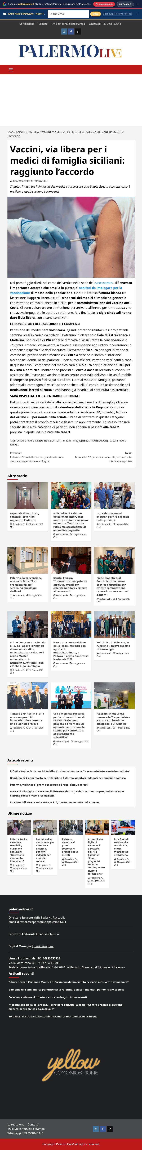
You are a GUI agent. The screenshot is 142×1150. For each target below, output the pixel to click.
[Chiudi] (137, 4)
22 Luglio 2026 (78, 595)
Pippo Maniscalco (21, 180)
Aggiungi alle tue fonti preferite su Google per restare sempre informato (56, 4)
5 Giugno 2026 (122, 653)
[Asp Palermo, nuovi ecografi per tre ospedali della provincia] (114, 495)
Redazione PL (19, 524)
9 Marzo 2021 (41, 180)
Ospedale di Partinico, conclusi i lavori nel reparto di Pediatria (24, 517)
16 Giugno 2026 (36, 670)
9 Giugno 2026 (78, 663)
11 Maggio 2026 (123, 727)
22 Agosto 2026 (19, 868)
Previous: (37, 457)
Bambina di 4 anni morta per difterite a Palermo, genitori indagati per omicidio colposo (68, 778)
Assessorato (104, 283)
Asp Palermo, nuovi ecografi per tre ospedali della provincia (113, 517)
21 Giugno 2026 (123, 599)
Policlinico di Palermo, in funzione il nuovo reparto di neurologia (113, 646)
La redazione (26, 23)
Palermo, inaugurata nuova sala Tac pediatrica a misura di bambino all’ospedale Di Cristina (113, 718)
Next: (103, 457)
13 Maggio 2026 (81, 741)
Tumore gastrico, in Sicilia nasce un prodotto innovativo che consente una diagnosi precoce (27, 718)
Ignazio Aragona (43, 946)
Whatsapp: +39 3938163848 (105, 23)
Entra (96, 13)
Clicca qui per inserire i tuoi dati (117, 14)
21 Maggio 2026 (36, 727)
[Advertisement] (71, 100)
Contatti (43, 23)
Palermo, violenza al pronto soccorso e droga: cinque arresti (49, 784)
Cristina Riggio (62, 741)
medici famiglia (72, 440)
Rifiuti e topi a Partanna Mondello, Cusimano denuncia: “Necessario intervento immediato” (70, 771)
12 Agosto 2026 (36, 524)
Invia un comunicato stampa (68, 23)
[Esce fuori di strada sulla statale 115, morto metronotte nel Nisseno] (123, 827)
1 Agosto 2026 (122, 524)
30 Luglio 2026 (35, 595)
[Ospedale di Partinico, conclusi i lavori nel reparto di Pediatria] (27, 495)
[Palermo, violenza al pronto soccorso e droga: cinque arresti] (71, 827)
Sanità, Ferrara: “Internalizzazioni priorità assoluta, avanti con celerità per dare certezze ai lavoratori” (70, 584)
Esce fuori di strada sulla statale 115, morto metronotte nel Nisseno (54, 802)
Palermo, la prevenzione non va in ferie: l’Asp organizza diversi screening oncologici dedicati (26, 584)
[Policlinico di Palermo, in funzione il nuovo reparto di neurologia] (114, 624)
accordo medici (25, 440)
